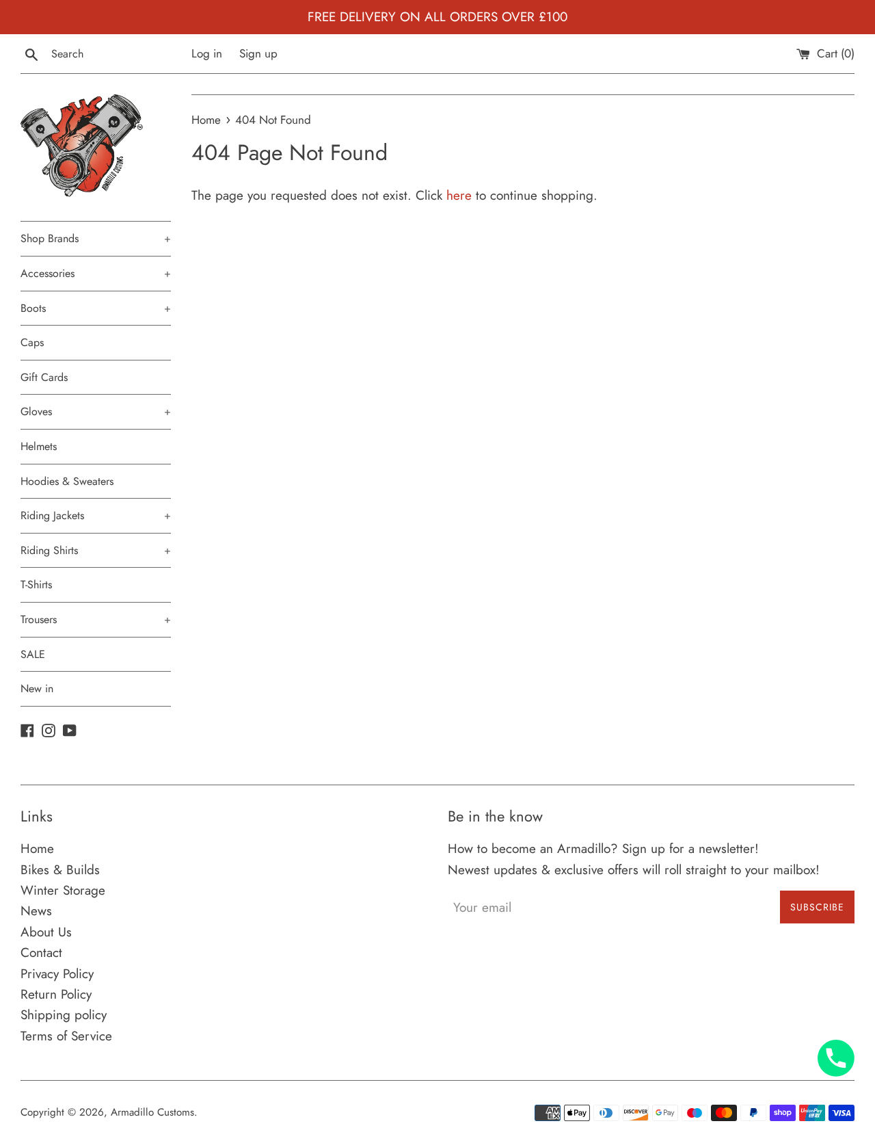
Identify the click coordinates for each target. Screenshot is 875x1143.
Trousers (96, 619)
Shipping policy (64, 1015)
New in (37, 688)
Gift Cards (44, 377)
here (459, 195)
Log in (206, 53)
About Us (46, 932)
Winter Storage (63, 890)
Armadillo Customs (152, 1112)
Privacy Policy (57, 973)
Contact (41, 952)
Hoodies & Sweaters (67, 481)
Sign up (258, 53)
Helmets (39, 446)
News (36, 911)
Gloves (96, 411)
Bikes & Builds (60, 869)
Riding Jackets (96, 515)
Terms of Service (66, 1036)
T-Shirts (36, 584)
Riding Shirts (96, 550)
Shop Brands (96, 238)
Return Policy (56, 994)
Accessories (96, 273)
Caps (32, 342)
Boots (96, 308)
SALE (33, 654)
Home (37, 848)
